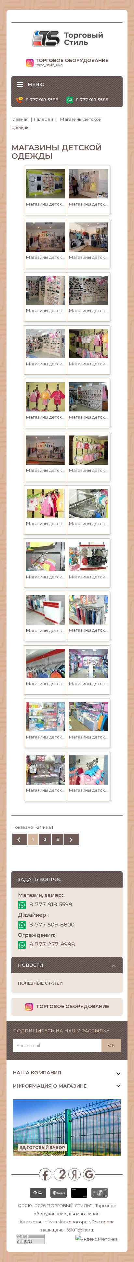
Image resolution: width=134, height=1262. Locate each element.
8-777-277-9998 (51, 944)
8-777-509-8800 (51, 924)
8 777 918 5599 (41, 99)
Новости (30, 965)
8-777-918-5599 (50, 904)
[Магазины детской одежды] (45, 183)
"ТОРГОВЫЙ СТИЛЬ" (69, 1205)
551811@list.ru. (80, 1229)
